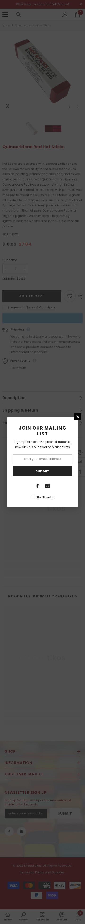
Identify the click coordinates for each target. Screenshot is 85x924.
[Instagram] (47, 486)
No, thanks (45, 497)
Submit (42, 471)
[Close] (77, 416)
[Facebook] (37, 486)
